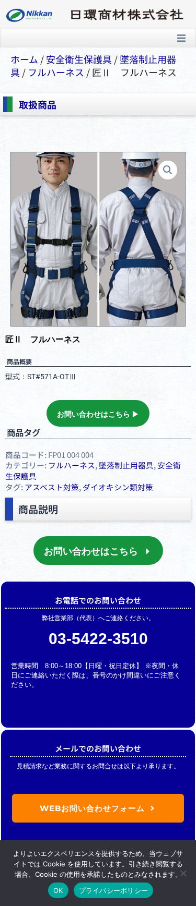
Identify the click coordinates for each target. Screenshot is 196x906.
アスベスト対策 (52, 486)
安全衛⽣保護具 (79, 59)
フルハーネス (56, 72)
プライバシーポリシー (113, 890)
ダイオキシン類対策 (118, 486)
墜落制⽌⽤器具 (126, 465)
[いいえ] (183, 873)
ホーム (24, 59)
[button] (181, 38)
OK (58, 890)
